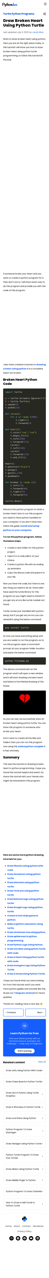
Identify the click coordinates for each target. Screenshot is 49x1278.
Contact (26, 1226)
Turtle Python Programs (18, 13)
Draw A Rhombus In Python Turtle (24, 1107)
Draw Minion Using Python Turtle (24, 1169)
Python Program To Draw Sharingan (24, 1131)
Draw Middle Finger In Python (24, 1180)
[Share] (44, 13)
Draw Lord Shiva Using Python (24, 1118)
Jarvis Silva (37, 32)
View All (42, 1061)
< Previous (10, 1012)
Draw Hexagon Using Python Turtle (24, 1143)
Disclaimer (38, 1226)
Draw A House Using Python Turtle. (26, 973)
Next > (40, 1012)
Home (8, 1226)
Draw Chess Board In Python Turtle (24, 1081)
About (17, 1226)
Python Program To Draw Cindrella (24, 1191)
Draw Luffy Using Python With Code (24, 1070)
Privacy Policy (25, 1231)
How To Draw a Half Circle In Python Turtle (24, 1204)
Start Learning (24, 1051)
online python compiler (31, 746)
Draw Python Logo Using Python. (25, 944)
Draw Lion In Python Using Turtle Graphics (24, 1094)
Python (9, 4)
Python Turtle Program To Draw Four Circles (24, 1156)
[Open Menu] (45, 4)
